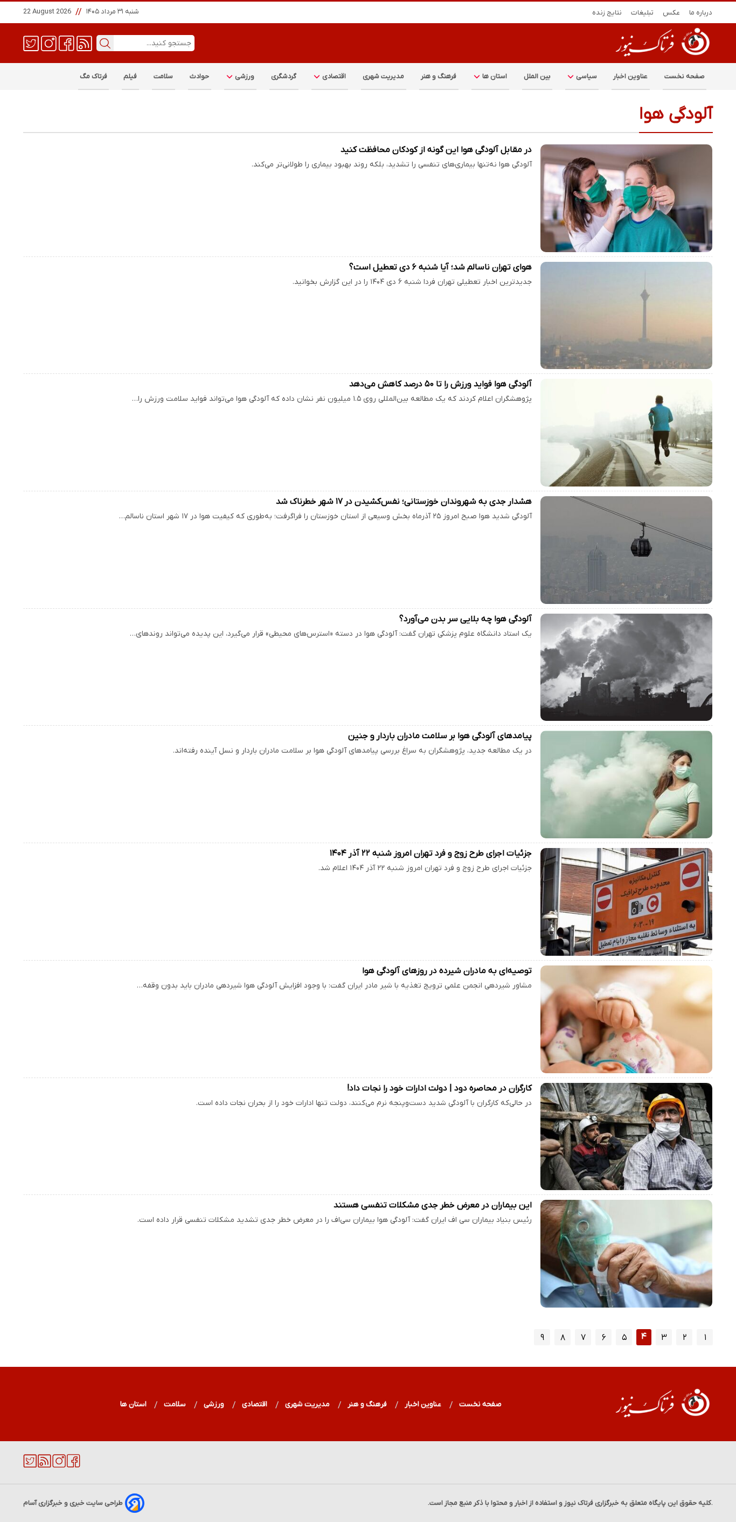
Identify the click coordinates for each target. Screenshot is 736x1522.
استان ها (494, 76)
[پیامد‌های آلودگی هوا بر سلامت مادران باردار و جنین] (626, 784)
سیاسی (585, 76)
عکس (672, 12)
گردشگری (284, 76)
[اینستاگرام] (49, 42)
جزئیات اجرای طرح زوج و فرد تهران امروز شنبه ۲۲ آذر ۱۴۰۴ (431, 853)
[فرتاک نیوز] (661, 57)
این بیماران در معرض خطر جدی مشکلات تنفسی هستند (433, 1205)
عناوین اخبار (630, 76)
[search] (105, 43)
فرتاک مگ (93, 76)
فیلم (130, 76)
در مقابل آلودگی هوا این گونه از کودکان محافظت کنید (436, 149)
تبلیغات (642, 12)
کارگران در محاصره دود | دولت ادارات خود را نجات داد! (439, 1088)
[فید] (84, 42)
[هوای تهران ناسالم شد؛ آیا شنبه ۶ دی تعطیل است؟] (626, 316)
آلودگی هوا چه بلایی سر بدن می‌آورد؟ (465, 619)
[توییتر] (31, 42)
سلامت (163, 76)
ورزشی (244, 76)
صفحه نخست (684, 76)
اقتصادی (333, 76)
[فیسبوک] (66, 42)
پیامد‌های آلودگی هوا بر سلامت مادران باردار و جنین (440, 736)
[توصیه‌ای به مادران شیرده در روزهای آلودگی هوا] (626, 1019)
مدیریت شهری (384, 76)
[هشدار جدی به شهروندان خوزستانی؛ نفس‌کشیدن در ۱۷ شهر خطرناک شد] (626, 550)
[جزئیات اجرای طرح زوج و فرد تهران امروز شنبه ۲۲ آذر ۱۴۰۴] (626, 902)
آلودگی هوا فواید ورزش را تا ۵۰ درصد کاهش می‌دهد (440, 384)
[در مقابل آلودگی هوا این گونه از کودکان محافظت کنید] (626, 198)
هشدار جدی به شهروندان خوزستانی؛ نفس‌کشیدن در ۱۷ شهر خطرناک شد (404, 501)
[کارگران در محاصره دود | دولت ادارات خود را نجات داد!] (626, 1137)
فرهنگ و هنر (439, 76)
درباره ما (701, 12)
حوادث (200, 76)
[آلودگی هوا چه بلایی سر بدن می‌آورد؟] (626, 667)
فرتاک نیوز (578, 1502)
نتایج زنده (607, 12)
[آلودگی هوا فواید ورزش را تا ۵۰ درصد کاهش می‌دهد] (626, 433)
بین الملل (537, 76)
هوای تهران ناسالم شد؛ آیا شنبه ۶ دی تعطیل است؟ (440, 267)
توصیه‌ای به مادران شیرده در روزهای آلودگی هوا (447, 970)
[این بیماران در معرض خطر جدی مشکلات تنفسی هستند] (626, 1254)
